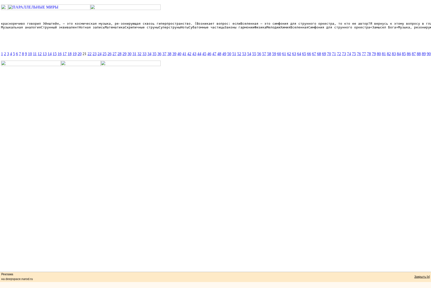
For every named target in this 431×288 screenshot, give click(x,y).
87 (414, 54)
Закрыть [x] (422, 277)
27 (114, 54)
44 (199, 54)
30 (129, 54)
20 (80, 54)
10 (30, 54)
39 (174, 54)
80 (379, 54)
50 (229, 54)
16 (60, 54)
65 (304, 54)
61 (284, 54)
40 (179, 54)
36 (159, 54)
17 (65, 54)
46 (209, 54)
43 (194, 54)
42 (189, 54)
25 (105, 54)
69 (324, 54)
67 (314, 54)
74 (349, 54)
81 (384, 54)
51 (234, 54)
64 (299, 54)
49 (224, 54)
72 (339, 54)
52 (239, 54)
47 (214, 54)
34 (149, 54)
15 (55, 54)
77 (364, 54)
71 (334, 54)
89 (424, 54)
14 (50, 54)
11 (35, 54)
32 (139, 54)
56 (259, 54)
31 (134, 54)
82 (389, 54)
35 (154, 54)
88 (419, 54)
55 (254, 54)
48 (219, 54)
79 (374, 54)
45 (204, 54)
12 (40, 54)
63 (294, 54)
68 (319, 54)
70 (329, 54)
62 (289, 54)
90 (429, 54)
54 (249, 54)
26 (109, 54)
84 (399, 54)
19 (75, 54)
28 (119, 54)
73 (344, 54)
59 (274, 54)
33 (144, 54)
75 (354, 54)
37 (164, 54)
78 (369, 54)
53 (244, 54)
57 (264, 54)
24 (100, 54)
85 (404, 54)
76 (359, 54)
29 (124, 54)
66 (309, 54)
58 (269, 54)
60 (279, 54)
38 (169, 54)
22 (90, 54)
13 (45, 54)
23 (95, 54)
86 (409, 54)
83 (394, 54)
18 (70, 54)
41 (184, 54)
